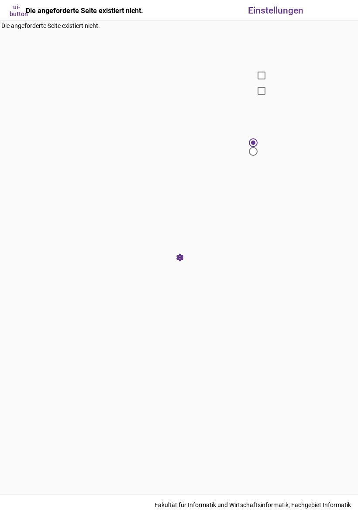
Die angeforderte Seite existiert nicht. (50, 25)
